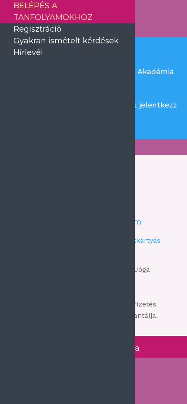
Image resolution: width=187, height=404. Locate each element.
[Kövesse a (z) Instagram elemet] (137, 202)
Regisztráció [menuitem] (37, 29)
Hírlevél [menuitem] (28, 52)
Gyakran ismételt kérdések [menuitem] (66, 41)
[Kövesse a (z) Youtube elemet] (162, 202)
